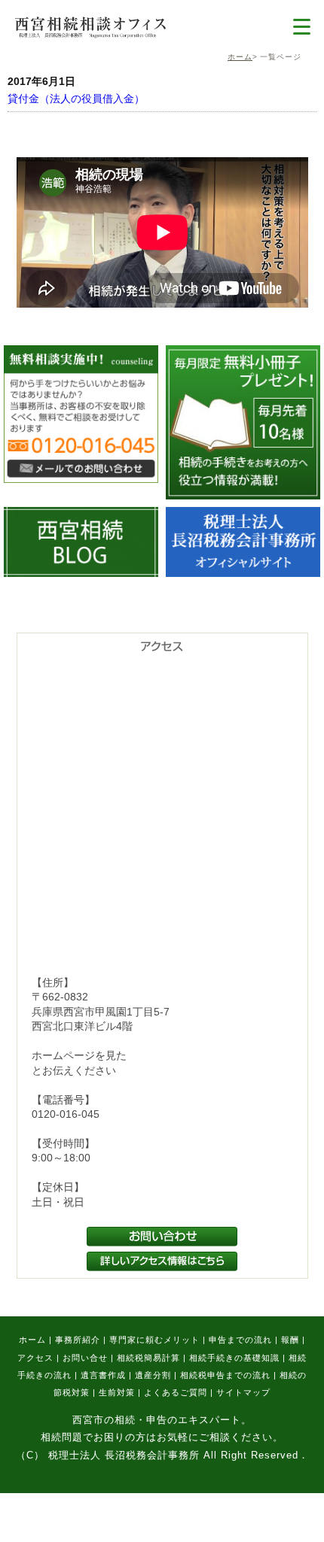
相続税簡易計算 (148, 1357)
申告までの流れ (240, 1339)
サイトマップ (243, 1392)
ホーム (240, 57)
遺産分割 (153, 1375)
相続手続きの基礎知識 (234, 1357)
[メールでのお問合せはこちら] (81, 479)
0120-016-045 (65, 1114)
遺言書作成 (103, 1375)
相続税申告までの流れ (225, 1375)
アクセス (35, 1357)
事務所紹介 (77, 1339)
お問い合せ (85, 1357)
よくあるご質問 (175, 1392)
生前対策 (117, 1392)
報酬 (290, 1339)
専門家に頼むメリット (154, 1339)
